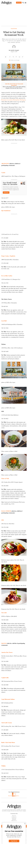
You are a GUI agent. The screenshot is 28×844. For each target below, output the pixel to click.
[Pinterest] (16, 57)
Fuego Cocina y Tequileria (8, 256)
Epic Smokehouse (6, 210)
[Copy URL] (22, 57)
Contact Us (14, 817)
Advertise (14, 819)
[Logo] (6, 2)
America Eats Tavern (6, 652)
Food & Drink (14, 28)
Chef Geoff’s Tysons (6, 723)
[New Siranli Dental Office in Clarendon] (23, 183)
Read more (6, 192)
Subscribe (14, 818)
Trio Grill (3, 613)
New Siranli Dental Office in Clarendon (10, 183)
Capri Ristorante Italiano (8, 699)
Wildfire (3, 766)
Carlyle (3, 172)
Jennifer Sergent (15, 50)
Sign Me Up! (14, 841)
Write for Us (14, 820)
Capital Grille (5, 677)
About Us (14, 815)
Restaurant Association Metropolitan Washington (13, 100)
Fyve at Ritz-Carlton (6, 276)
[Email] (19, 57)
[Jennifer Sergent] (14, 47)
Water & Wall (5, 478)
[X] (13, 57)
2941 (2, 520)
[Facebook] (10, 57)
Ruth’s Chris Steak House (8, 742)
